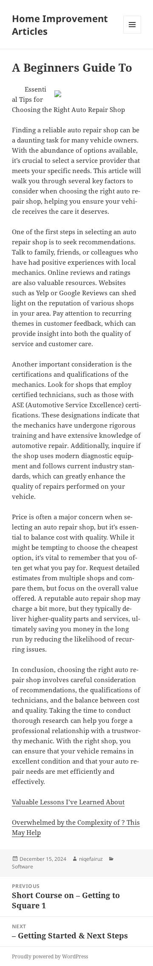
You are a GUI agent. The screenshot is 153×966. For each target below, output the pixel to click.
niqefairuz (91, 858)
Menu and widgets (132, 33)
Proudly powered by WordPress (50, 956)
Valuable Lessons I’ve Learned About (68, 802)
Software (22, 866)
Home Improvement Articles (60, 24)
